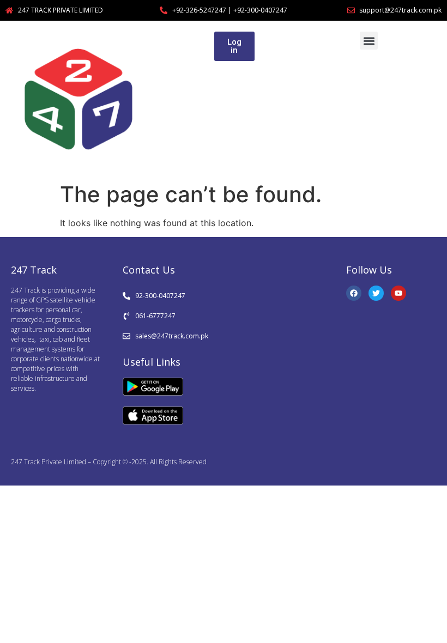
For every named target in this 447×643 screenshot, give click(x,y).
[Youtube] (398, 293)
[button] (369, 41)
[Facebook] (353, 293)
